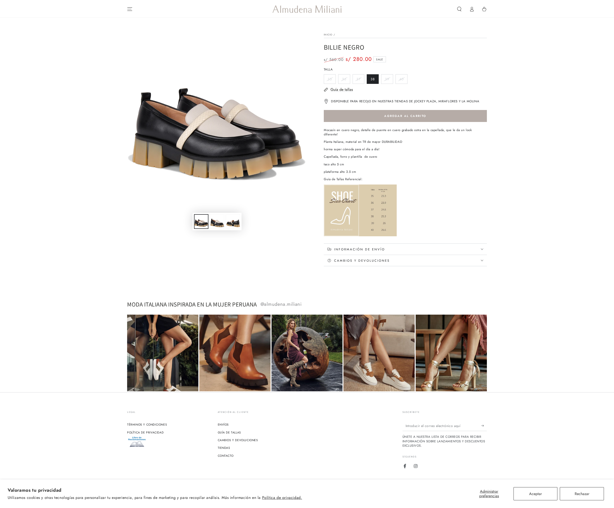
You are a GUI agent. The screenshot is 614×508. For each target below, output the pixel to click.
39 (389, 80)
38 (374, 80)
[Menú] (130, 9)
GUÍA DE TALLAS (229, 432)
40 (403, 80)
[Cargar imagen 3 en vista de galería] (233, 221)
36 (346, 80)
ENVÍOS (223, 424)
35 (331, 80)
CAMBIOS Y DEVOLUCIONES (238, 440)
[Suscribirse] (484, 425)
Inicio (328, 34)
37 (360, 80)
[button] (459, 9)
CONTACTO (226, 456)
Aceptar (535, 493)
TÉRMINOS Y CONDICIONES (147, 424)
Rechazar (582, 493)
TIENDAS (224, 448)
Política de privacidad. (282, 497)
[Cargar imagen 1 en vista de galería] (201, 221)
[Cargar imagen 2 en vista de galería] (217, 221)
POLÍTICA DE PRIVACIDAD (145, 432)
